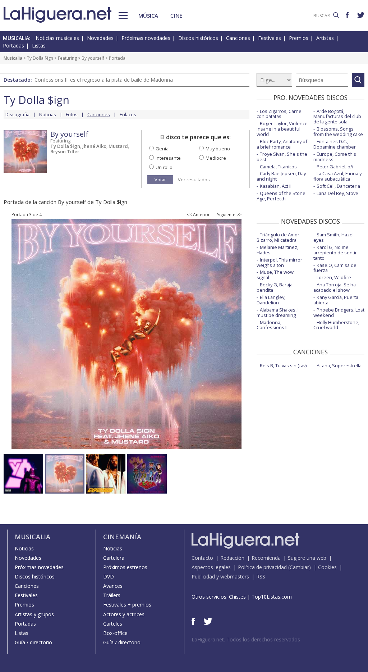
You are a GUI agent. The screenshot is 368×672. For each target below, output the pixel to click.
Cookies (327, 567)
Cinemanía (122, 536)
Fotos (72, 114)
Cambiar (299, 567)
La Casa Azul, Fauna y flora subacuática (337, 176)
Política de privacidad (262, 567)
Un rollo (164, 167)
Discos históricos (198, 38)
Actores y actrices (123, 614)
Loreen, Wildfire (334, 277)
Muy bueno (218, 148)
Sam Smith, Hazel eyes (333, 237)
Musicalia (13, 58)
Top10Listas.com (272, 596)
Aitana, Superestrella (339, 365)
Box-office (115, 633)
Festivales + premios (127, 604)
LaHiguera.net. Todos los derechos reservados (246, 639)
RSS (260, 576)
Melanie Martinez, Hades (277, 250)
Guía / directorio (33, 642)
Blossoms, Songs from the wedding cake (338, 131)
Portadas (13, 45)
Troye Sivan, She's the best (282, 157)
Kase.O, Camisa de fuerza (334, 268)
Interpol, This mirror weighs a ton (279, 262)
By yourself (93, 58)
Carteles (112, 623)
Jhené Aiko (94, 146)
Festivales (269, 38)
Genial (163, 148)
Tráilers (111, 595)
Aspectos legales (211, 567)
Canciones (238, 38)
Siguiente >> (229, 214)
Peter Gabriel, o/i (335, 166)
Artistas (325, 38)
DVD (108, 576)
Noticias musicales (57, 38)
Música (148, 15)
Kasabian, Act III (276, 186)
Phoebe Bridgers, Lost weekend (338, 312)
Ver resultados (194, 179)
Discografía (17, 114)
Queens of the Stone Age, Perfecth (281, 196)
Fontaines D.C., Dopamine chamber (334, 144)
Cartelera (113, 557)
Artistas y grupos (34, 614)
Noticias (47, 114)
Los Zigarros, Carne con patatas (279, 114)
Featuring (67, 58)
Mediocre (216, 158)
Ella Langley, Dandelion (271, 300)
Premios (298, 38)
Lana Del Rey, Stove (337, 193)
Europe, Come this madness (334, 157)
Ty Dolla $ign (40, 58)
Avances (113, 585)
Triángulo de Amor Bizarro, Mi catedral (278, 237)
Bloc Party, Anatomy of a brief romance (282, 144)
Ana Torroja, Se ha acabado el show (334, 287)
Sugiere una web (307, 557)
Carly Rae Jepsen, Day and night (281, 176)
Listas (39, 45)
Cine (176, 15)
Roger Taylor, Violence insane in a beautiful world (282, 128)
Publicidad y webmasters (220, 576)
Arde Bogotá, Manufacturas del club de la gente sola (337, 116)
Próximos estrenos (125, 567)
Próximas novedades (145, 38)
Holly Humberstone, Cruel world (336, 325)
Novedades (100, 38)
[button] (123, 15)
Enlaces (128, 114)
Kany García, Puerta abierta (335, 300)
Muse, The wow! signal (276, 275)
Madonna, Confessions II (272, 325)
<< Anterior (198, 214)
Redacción (232, 557)
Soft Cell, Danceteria (338, 186)
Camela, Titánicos (278, 166)
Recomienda (266, 557)
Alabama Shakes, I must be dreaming (278, 312)
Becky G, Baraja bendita (275, 287)
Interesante (168, 158)
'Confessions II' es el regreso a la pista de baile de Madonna (103, 79)
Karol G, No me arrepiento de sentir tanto (335, 252)
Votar (160, 179)
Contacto (202, 557)
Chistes (237, 596)
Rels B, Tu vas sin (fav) (283, 365)
